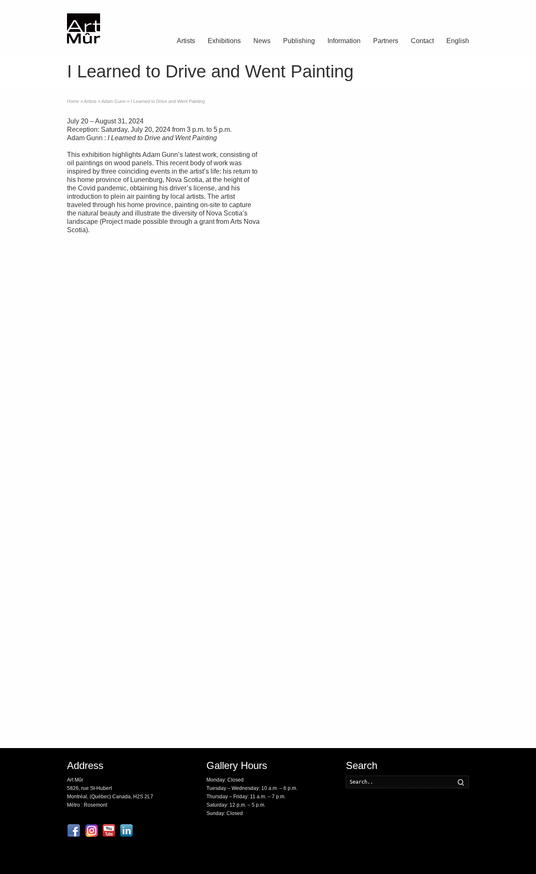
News (262, 40)
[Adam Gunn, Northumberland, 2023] (305, 324)
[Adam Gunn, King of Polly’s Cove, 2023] (439, 602)
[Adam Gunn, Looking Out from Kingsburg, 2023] (305, 602)
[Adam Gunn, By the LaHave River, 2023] (372, 371)
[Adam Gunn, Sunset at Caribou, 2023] (372, 186)
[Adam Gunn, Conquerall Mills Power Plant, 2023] (439, 278)
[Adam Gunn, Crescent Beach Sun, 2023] (305, 417)
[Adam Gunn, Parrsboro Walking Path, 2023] (372, 694)
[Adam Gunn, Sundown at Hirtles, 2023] (372, 417)
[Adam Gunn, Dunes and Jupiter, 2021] (372, 556)
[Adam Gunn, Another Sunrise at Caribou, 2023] (439, 371)
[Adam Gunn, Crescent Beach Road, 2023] (439, 232)
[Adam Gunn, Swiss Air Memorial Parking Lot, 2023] (372, 510)
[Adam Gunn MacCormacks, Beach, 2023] (439, 417)
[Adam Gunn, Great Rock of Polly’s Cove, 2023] (439, 139)
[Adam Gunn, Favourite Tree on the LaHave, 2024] (439, 648)
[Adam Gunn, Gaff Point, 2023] (372, 139)
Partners (385, 40)
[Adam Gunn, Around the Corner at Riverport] (305, 186)
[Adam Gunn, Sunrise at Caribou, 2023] (305, 694)
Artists (186, 40)
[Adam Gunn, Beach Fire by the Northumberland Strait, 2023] (439, 510)
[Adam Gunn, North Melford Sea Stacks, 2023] (372, 232)
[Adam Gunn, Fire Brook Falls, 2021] (439, 694)
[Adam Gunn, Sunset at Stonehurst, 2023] (372, 463)
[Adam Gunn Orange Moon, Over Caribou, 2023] (305, 556)
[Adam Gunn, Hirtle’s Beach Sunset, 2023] (305, 232)
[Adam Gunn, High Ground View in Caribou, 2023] (439, 324)
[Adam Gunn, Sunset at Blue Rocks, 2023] (372, 278)
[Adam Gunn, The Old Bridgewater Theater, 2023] (305, 510)
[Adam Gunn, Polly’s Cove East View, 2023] (439, 463)
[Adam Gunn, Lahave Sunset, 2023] (372, 602)
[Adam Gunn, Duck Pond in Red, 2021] (439, 186)
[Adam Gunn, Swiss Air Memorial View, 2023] (305, 139)
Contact (422, 40)
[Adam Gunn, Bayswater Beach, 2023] (372, 648)
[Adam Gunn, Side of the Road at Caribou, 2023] (372, 324)
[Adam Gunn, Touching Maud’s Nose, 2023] (305, 463)
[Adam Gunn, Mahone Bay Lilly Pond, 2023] (305, 371)
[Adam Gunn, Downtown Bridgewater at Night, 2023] (439, 556)
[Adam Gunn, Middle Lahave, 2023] (305, 278)
